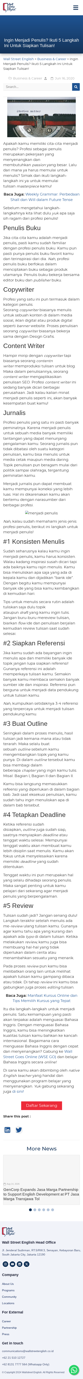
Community (9, 1296)
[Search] (76, 87)
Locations (8, 1303)
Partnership (9, 1327)
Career (6, 1321)
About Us (8, 1283)
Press (5, 1334)
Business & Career (27, 78)
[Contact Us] (74, 1370)
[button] (76, 7)
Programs (8, 1290)
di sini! (18, 1092)
